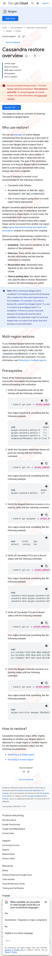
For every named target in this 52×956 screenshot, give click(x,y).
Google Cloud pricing (11, 824)
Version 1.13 (11, 107)
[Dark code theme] (42, 400)
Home (4, 28)
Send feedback (13, 42)
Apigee (12, 11)
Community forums (10, 845)
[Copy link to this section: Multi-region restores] (37, 337)
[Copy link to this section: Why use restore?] (31, 127)
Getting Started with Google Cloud (17, 875)
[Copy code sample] (46, 400)
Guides (18, 31)
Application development (37, 28)
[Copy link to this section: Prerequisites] (25, 371)
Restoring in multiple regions (32, 360)
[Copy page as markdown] (35, 56)
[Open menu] (4, 3)
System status (8, 858)
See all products (9, 820)
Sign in (45, 3)
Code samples (8, 879)
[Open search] (32, 3)
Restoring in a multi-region (20, 759)
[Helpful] (19, 36)
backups (18, 134)
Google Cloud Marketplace (13, 829)
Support (5, 850)
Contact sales (8, 833)
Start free (10, 18)
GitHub (5, 870)
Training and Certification (13, 888)
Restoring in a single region (21, 754)
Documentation (17, 28)
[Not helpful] (23, 36)
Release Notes (8, 854)
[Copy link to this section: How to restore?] (29, 729)
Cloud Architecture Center (13, 884)
